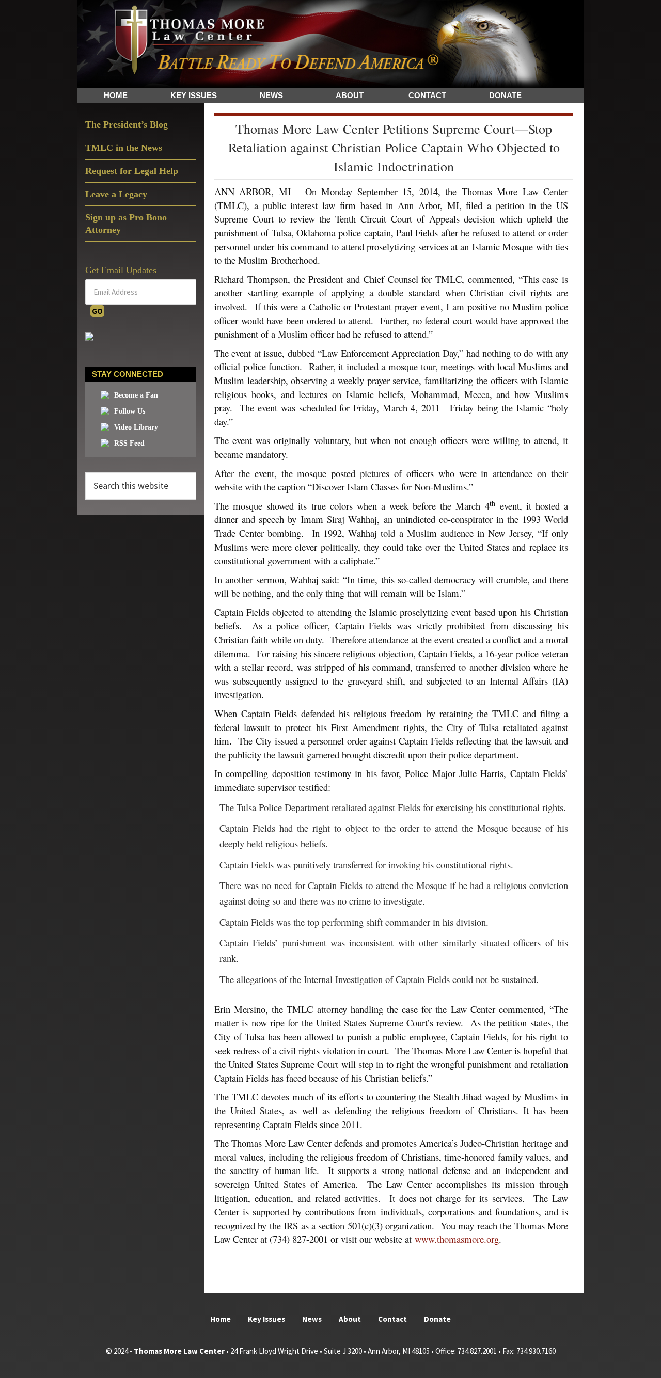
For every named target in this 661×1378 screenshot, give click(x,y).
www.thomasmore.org (457, 1238)
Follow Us (129, 411)
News (312, 1319)
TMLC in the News (123, 147)
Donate (437, 1319)
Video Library (136, 427)
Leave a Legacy (116, 194)
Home (220, 1319)
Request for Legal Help (131, 171)
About (350, 1319)
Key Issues (266, 1319)
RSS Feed (129, 443)
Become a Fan (136, 395)
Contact (392, 1319)
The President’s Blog (126, 124)
